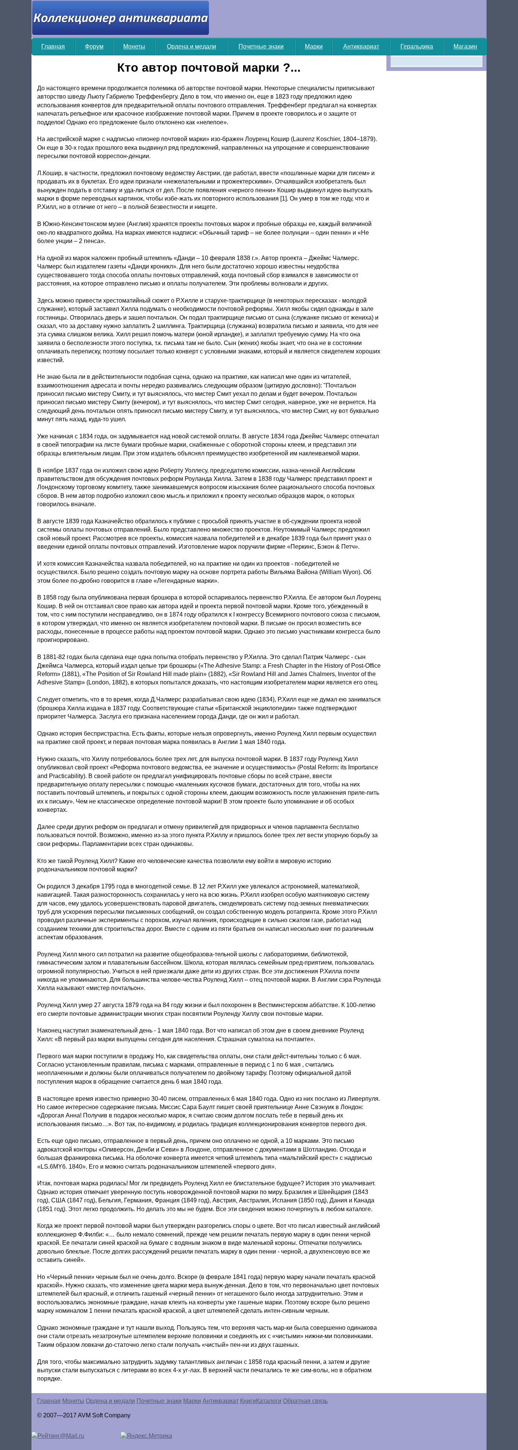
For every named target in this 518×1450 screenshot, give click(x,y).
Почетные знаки (261, 46)
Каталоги (268, 1401)
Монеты (134, 46)
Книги (248, 1401)
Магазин (465, 46)
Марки (314, 46)
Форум (94, 46)
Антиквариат (361, 46)
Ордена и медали (191, 46)
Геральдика (416, 46)
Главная (53, 46)
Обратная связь (305, 1401)
